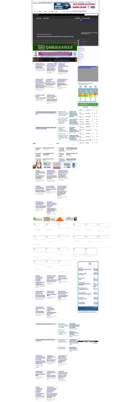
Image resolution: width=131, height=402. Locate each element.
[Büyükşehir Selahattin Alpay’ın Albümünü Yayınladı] (39, 263)
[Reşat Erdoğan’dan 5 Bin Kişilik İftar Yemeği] (79, 225)
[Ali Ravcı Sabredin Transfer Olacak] (52, 225)
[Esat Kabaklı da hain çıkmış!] (95, 284)
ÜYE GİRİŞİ (95, 11)
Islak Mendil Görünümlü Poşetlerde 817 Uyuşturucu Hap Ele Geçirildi (72, 148)
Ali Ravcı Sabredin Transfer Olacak (49, 227)
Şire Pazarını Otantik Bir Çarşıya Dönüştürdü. (51, 264)
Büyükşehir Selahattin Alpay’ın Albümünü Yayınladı (38, 266)
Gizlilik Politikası (81, 2)
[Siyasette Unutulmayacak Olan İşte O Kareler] (103, 226)
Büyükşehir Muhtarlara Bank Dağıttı (63, 252)
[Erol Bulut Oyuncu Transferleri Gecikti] (39, 225)
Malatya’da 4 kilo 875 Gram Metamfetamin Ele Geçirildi (71, 159)
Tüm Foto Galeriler (86, 18)
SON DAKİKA (36, 14)
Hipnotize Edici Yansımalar (89, 240)
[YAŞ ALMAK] (95, 269)
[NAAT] (95, 274)
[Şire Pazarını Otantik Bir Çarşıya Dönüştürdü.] (52, 262)
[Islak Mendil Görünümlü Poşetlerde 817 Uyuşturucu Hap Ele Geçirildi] (88, 74)
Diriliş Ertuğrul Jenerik (63, 237)
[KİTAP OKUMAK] (95, 299)
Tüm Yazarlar (43, 2)
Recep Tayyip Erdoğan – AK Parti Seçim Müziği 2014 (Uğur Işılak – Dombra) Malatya (63, 268)
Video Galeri (38, 18)
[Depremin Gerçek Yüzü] (95, 294)
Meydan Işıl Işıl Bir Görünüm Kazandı (89, 227)
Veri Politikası (65, 2)
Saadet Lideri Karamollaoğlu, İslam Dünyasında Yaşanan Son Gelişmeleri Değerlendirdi (63, 231)
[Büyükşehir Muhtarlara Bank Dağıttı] (64, 250)
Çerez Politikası (88, 2)
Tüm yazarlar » (95, 262)
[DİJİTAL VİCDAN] (95, 304)
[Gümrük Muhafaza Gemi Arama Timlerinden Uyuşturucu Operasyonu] (39, 238)
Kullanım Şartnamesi (73, 2)
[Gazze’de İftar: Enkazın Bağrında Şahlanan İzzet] (95, 279)
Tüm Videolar (46, 18)
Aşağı (76, 145)
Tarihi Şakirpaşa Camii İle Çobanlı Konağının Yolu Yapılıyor (39, 253)
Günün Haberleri (41, 61)
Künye (48, 2)
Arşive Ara (80, 342)
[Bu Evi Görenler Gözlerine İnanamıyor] (103, 237)
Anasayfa (33, 1)
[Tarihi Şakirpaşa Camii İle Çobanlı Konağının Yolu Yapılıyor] (39, 251)
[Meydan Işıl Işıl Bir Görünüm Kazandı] (91, 225)
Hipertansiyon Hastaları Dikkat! (48, 147)
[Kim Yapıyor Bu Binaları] (79, 237)
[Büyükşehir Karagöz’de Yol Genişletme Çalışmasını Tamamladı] (52, 252)
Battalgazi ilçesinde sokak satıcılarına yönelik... (44, 34)
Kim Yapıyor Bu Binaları (78, 239)
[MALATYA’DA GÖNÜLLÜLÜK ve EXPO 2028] (91, 264)
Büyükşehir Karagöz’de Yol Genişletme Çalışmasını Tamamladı (51, 255)
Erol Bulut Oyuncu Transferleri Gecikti (37, 227)
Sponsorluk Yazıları (58, 2)
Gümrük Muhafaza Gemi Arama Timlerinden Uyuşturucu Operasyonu (38, 241)
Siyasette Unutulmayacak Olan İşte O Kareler (103, 228)
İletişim (52, 2)
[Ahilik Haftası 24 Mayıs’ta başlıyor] (52, 237)
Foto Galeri (77, 18)
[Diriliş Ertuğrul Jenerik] (63, 236)
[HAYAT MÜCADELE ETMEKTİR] (95, 289)
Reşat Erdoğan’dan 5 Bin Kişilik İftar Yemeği (78, 227)
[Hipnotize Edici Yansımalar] (91, 237)
